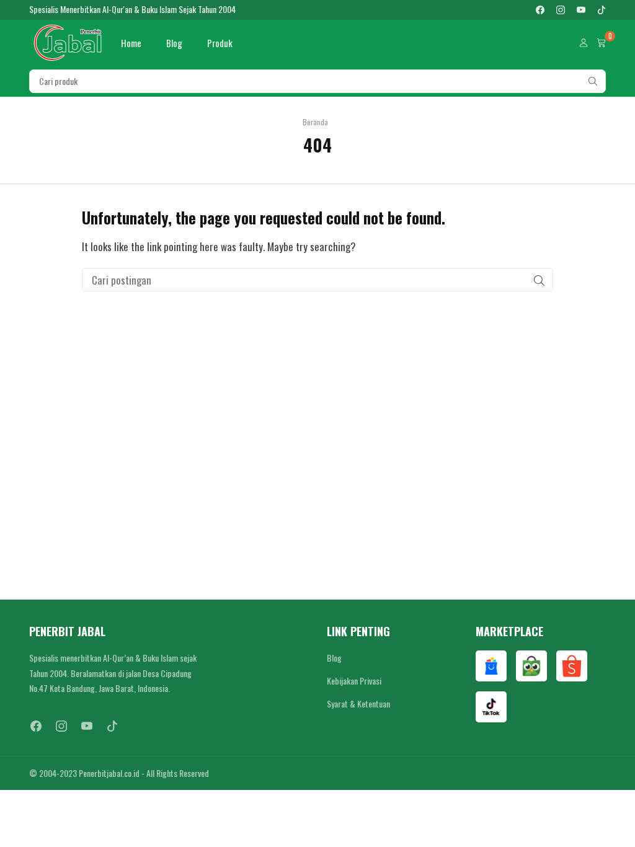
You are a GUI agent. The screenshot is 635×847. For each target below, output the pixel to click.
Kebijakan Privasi (354, 680)
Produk (220, 43)
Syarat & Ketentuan (358, 703)
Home (131, 43)
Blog (174, 43)
